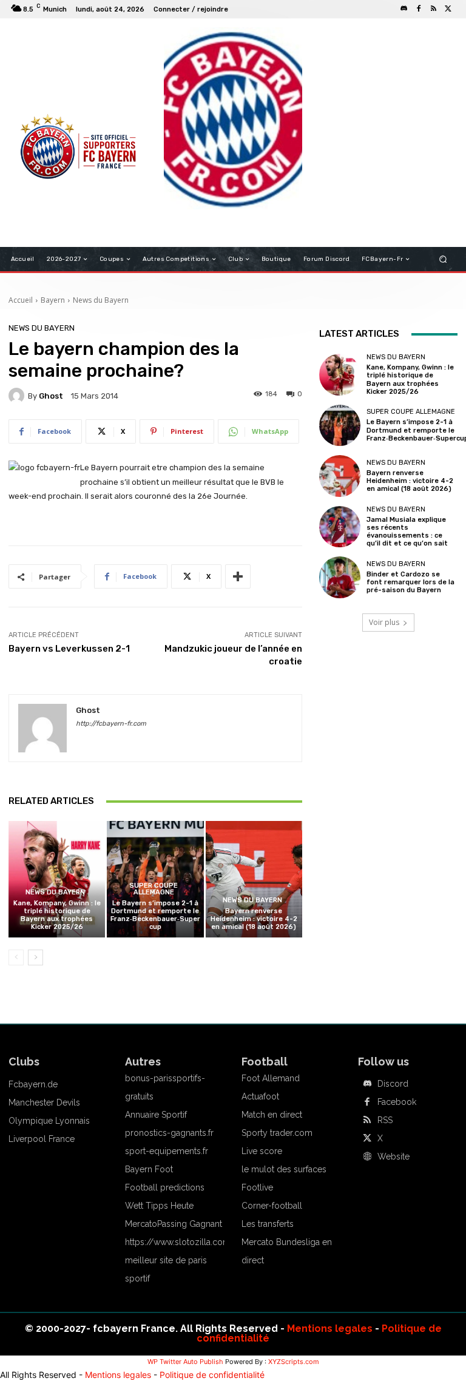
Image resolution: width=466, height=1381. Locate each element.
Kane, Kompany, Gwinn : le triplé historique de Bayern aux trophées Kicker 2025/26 (57, 915)
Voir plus (384, 622)
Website (393, 1156)
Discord (392, 1083)
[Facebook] (418, 9)
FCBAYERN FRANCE (53, 79)
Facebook (396, 1102)
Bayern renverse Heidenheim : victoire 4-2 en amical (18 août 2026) (254, 919)
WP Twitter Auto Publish (185, 1361)
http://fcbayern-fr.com (111, 723)
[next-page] (35, 957)
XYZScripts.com (293, 1361)
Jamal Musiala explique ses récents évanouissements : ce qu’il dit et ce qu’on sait (407, 532)
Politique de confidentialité (212, 1374)
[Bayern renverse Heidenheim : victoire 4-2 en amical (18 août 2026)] (254, 879)
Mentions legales (330, 1328)
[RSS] (433, 9)
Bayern (53, 300)
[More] (238, 576)
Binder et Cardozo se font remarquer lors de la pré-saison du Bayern (410, 582)
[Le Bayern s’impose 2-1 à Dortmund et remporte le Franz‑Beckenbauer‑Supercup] (339, 425)
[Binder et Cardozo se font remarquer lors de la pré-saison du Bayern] (339, 577)
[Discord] (404, 9)
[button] (443, 259)
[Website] (367, 1157)
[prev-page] (16, 957)
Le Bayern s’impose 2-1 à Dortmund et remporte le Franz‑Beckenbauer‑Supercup (155, 915)
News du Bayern (101, 300)
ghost (51, 396)
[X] (448, 9)
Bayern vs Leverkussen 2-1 (69, 648)
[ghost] (18, 395)
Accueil (20, 300)
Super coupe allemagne (153, 889)
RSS (385, 1120)
